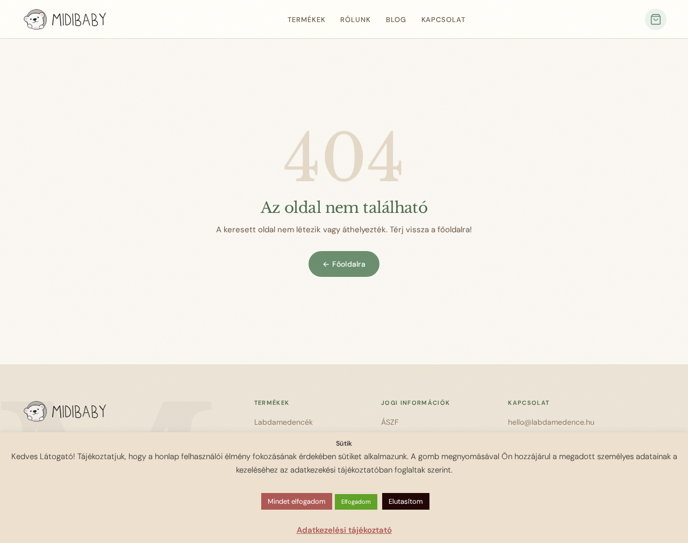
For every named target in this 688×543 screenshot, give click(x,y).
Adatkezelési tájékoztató (344, 530)
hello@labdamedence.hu (551, 422)
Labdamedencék (283, 422)
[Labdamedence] (122, 411)
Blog (396, 19)
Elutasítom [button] (406, 501)
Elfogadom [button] (356, 501)
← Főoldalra (344, 264)
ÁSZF (389, 422)
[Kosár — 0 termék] (655, 19)
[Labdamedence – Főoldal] (65, 19)
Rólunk (355, 19)
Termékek (306, 19)
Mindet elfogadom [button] (297, 501)
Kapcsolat (443, 19)
